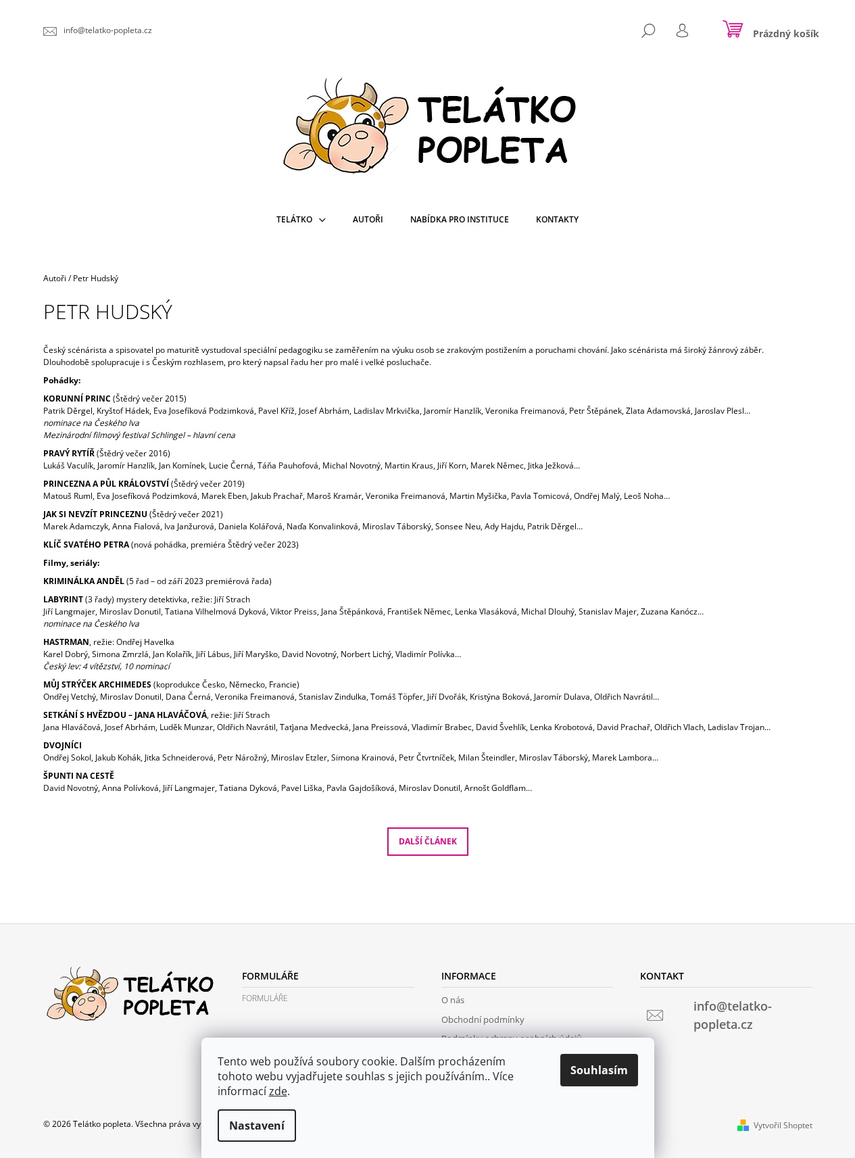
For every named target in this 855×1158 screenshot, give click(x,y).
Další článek (428, 841)
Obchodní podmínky (482, 1019)
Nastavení (257, 1125)
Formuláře (265, 998)
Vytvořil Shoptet (783, 1125)
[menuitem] (301, 220)
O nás (452, 1000)
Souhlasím (599, 1070)
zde (278, 1091)
